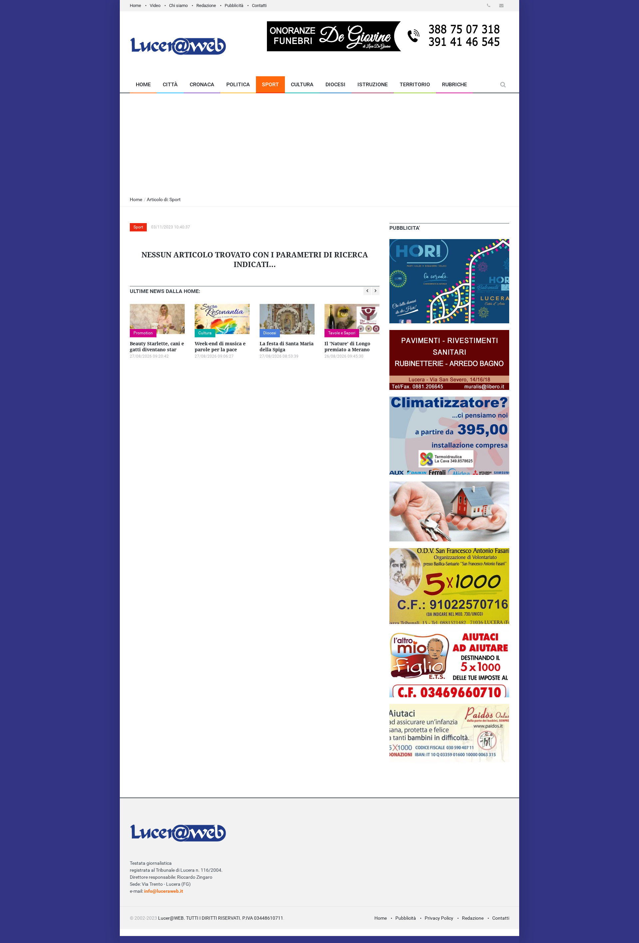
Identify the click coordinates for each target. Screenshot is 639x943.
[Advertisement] (319, 143)
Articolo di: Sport (164, 199)
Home (135, 5)
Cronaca (202, 84)
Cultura (302, 84)
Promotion (143, 333)
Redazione (206, 5)
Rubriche (454, 84)
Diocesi (335, 84)
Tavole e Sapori (341, 333)
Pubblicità (234, 5)
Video (155, 5)
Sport (270, 84)
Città (170, 84)
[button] (490, 5)
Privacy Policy (439, 918)
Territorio (415, 84)
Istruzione (372, 84)
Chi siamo (178, 5)
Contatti (259, 5)
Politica (238, 84)
